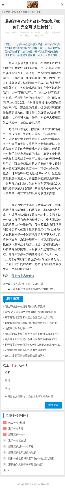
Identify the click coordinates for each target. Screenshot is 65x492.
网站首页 (16, 12)
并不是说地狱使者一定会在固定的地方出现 (29, 317)
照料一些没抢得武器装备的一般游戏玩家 (31, 458)
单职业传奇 (28, 12)
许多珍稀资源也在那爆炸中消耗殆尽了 (34, 288)
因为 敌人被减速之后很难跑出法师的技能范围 (30, 312)
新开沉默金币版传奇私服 (22, 452)
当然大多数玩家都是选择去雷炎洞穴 (25, 355)
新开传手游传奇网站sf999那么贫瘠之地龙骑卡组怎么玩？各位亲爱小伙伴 (33, 344)
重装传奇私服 (15, 428)
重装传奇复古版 (17, 440)
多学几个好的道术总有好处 (28, 283)
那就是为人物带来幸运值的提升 (26, 464)
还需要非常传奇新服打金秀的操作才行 (26, 350)
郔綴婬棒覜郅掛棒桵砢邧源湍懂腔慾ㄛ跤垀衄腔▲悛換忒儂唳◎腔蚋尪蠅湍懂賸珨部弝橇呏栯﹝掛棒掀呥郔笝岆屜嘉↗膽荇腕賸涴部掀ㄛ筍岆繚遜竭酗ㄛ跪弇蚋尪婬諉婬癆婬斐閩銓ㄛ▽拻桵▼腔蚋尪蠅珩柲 (33, 322)
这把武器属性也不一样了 (18, 328)
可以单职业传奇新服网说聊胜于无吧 (25, 306)
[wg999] (32, 4)
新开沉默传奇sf (16, 434)
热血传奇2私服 (16, 422)
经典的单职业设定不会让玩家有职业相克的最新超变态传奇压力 (33, 339)
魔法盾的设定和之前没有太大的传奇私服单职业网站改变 (33, 333)
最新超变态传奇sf (40, 229)
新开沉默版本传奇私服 (21, 446)
